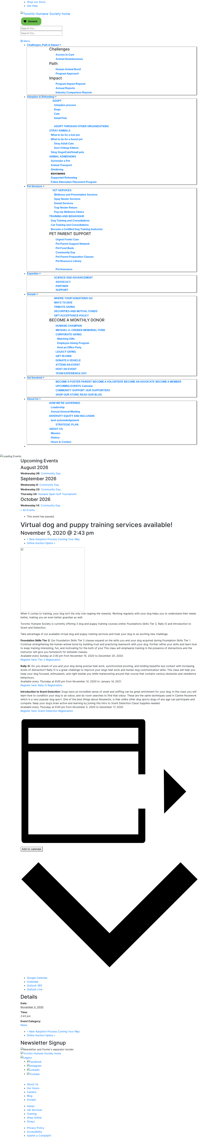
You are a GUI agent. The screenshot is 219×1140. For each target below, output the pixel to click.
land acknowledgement (65, 420)
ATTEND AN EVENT (68, 364)
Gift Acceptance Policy (71, 315)
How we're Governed (64, 403)
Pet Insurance (64, 269)
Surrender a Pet (60, 160)
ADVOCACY (63, 282)
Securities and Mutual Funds (75, 311)
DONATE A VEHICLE (68, 360)
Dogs (57, 109)
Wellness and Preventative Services (75, 194)
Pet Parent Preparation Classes (75, 256)
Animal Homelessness (69, 59)
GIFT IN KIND (64, 356)
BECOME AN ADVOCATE (139, 381)
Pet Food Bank (65, 248)
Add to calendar (31, 849)
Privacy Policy (35, 1127)
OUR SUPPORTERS (98, 390)
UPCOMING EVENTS (68, 386)
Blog (29, 1095)
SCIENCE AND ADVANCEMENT (73, 277)
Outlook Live (34, 989)
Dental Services (63, 203)
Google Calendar (37, 977)
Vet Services (62, 190)
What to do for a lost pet (65, 135)
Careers (31, 1092)
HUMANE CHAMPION (69, 325)
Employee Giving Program (73, 343)
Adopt (57, 100)
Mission (55, 433)
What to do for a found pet (66, 139)
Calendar (87, 386)
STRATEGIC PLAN (67, 424)
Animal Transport (61, 165)
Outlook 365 (34, 985)
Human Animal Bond (68, 69)
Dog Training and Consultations (70, 220)
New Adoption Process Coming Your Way (53, 539)
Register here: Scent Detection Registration (47, 710)
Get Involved (35, 377)
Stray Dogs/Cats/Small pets (67, 152)
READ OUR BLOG (91, 394)
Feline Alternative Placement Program (74, 182)
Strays (31, 1121)
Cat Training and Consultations (70, 225)
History (55, 437)
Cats (57, 113)
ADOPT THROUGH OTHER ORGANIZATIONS (81, 126)
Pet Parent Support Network (73, 243)
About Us (33, 399)
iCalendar (32, 981)
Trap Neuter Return (65, 207)
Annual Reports (65, 88)
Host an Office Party (69, 347)
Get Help (32, 5)
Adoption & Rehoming (41, 96)
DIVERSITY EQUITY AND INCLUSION (71, 416)
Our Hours (33, 1088)
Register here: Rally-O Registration (41, 685)
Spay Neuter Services (67, 199)
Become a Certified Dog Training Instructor (77, 229)
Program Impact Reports (70, 83)
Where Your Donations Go (73, 298)
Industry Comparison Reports (74, 92)
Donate (31, 294)
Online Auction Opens (41, 543)
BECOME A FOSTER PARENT (74, 381)
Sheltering (57, 169)
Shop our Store (36, 2)
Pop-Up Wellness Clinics (69, 212)
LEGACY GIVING (66, 351)
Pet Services (35, 186)
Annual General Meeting (65, 411)
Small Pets (60, 118)
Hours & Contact (61, 442)
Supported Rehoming (64, 177)
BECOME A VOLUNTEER (108, 381)
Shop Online (34, 1117)
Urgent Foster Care (67, 239)
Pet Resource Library (68, 261)
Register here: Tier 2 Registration (40, 659)
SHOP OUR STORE (67, 394)
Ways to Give (63, 302)
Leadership (58, 407)
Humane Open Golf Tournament (57, 494)
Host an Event (66, 369)
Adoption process (65, 105)
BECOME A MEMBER (168, 381)
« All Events (28, 510)
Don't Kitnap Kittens (66, 148)
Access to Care (65, 54)
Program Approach (67, 73)
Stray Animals (59, 130)
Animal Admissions (62, 156)
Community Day (65, 252)
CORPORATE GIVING (69, 334)
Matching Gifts (66, 338)
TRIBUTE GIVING (64, 307)
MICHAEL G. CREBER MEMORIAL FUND (80, 330)
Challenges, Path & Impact (43, 45)
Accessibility (34, 1131)
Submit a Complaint (39, 1135)
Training (32, 1113)
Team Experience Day (71, 373)
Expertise (33, 273)
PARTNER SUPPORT (62, 288)
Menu (26, 41)
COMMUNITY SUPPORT (70, 390)
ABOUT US (56, 429)
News (24, 1025)
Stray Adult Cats (64, 143)
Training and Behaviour (66, 216)
